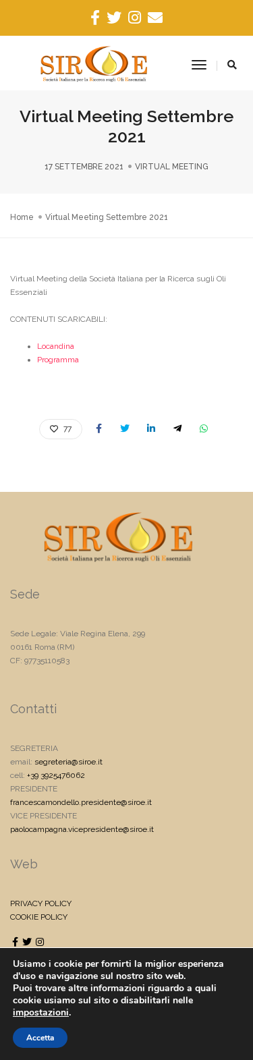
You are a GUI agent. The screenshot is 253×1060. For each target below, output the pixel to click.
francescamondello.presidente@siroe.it (81, 802)
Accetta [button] (40, 1037)
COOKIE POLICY (38, 917)
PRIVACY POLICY (41, 903)
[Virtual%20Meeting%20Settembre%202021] (98, 429)
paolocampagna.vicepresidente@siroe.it (82, 829)
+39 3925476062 (56, 775)
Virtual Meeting (171, 166)
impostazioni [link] (41, 1012)
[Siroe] (93, 64)
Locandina (55, 346)
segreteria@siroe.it (68, 761)
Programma (58, 359)
